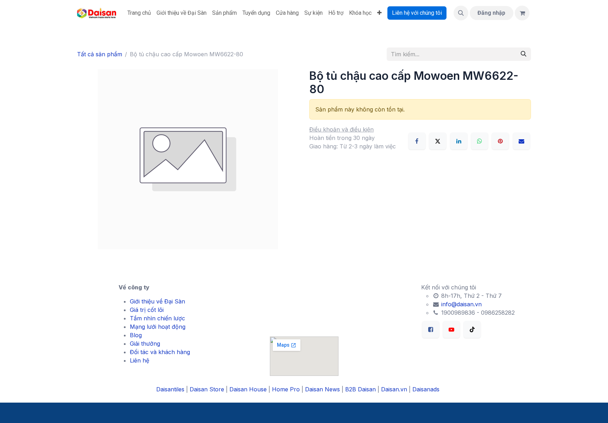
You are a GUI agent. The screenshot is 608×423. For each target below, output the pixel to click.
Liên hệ (139, 360)
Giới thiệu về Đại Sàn (157, 301)
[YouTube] (451, 329)
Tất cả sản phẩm (99, 54)
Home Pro (286, 389)
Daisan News (322, 389)
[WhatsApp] (479, 141)
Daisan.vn (394, 389)
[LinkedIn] (458, 141)
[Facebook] (416, 141)
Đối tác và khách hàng (160, 351)
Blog (136, 335)
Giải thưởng (145, 343)
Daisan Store (207, 389)
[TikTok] (472, 329)
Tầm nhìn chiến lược (157, 318)
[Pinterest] (500, 141)
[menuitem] (139, 13)
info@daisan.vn (460, 304)
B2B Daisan (360, 389)
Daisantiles (170, 389)
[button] (461, 13)
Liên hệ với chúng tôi (417, 12)
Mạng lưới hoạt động (157, 326)
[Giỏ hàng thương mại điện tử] (522, 13)
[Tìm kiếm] (523, 54)
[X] (437, 141)
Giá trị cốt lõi (147, 309)
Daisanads (425, 389)
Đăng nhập (491, 12)
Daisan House (248, 389)
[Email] (521, 141)
